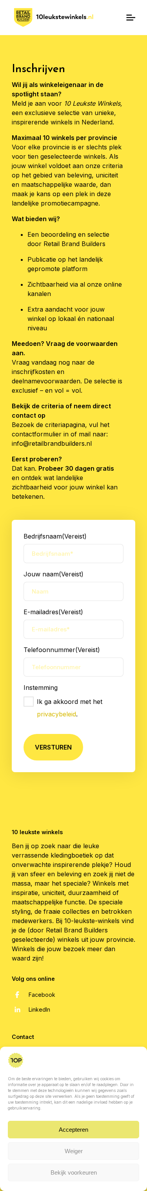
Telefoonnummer (62, 650)
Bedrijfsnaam (55, 536)
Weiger (74, 1151)
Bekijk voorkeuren (74, 1172)
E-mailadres (53, 612)
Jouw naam (53, 574)
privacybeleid (56, 714)
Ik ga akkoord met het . (69, 708)
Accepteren (73, 1129)
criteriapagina (65, 425)
